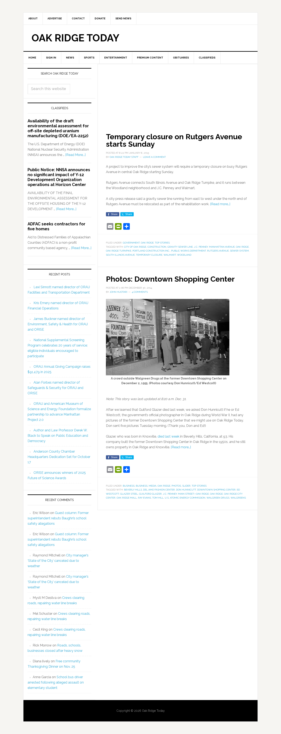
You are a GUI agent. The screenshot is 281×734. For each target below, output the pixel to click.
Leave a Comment (154, 157)
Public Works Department (188, 250)
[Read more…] (220, 204)
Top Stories (162, 242)
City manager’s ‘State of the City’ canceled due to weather (58, 560)
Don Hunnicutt (186, 489)
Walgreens (238, 497)
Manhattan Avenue (222, 246)
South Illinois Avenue (120, 254)
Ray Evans (144, 497)
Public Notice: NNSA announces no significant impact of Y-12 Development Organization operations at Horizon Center (59, 177)
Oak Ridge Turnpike (118, 250)
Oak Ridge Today (75, 38)
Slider (186, 485)
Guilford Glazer (150, 493)
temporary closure (149, 254)
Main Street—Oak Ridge (193, 493)
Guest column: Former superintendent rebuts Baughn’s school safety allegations (58, 518)
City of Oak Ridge (135, 246)
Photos (176, 485)
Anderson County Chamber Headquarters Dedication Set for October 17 (59, 457)
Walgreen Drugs (218, 497)
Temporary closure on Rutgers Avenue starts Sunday (174, 140)
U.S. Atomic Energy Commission (185, 497)
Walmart (170, 254)
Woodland (184, 254)
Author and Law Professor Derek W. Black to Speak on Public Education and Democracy (58, 435)
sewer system (239, 250)
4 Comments (140, 291)
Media (152, 485)
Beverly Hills (133, 489)
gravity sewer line (180, 246)
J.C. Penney (201, 246)
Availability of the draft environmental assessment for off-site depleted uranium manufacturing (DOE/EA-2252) (58, 128)
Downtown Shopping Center (216, 489)
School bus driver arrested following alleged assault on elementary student (56, 682)
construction (156, 246)
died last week (168, 436)
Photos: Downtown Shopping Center (170, 279)
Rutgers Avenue (218, 250)
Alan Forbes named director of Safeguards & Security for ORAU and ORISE (55, 387)
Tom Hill (158, 497)
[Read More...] (75, 155)
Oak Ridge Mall (127, 497)
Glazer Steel (129, 493)
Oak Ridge (147, 242)
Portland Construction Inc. (151, 250)
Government (131, 242)
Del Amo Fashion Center (159, 489)
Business (129, 485)
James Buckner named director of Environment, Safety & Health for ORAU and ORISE (58, 324)
